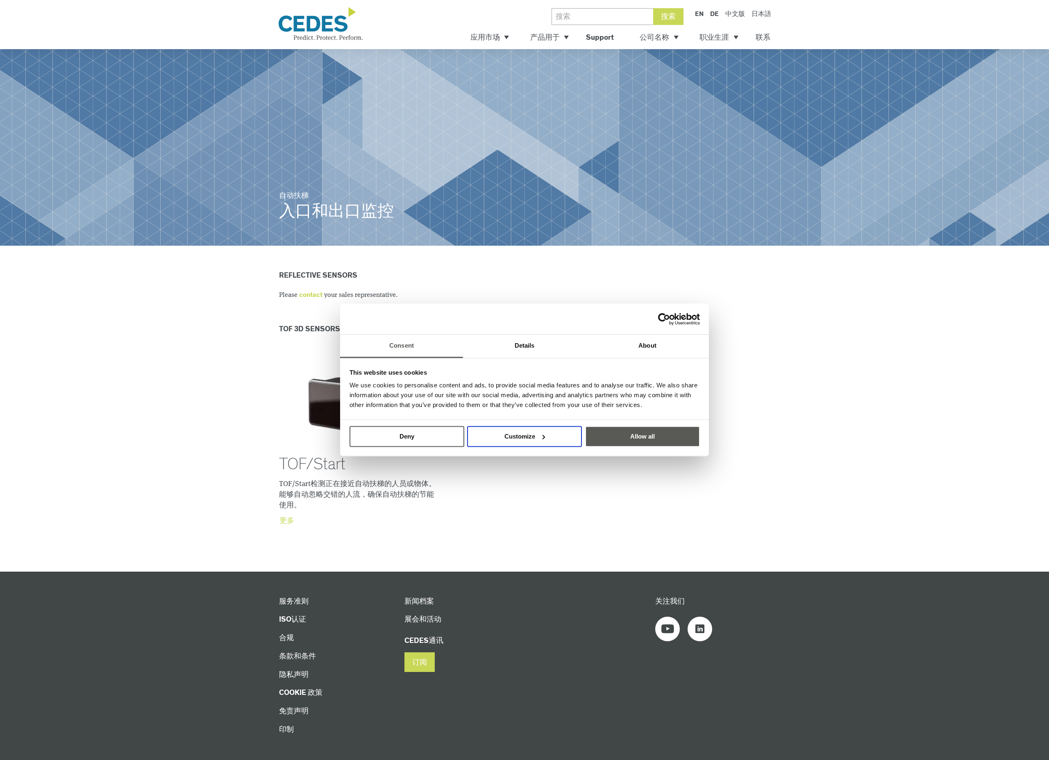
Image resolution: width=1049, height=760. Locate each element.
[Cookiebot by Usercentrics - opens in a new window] (664, 319)
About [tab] (647, 345)
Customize (519, 436)
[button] (419, 662)
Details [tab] (525, 345)
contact (310, 295)
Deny (407, 436)
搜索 (668, 16)
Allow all (642, 436)
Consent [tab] (401, 345)
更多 (286, 520)
